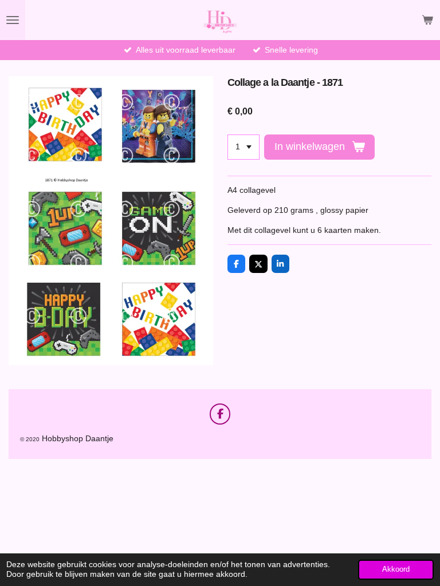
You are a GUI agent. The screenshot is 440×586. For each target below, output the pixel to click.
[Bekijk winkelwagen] (427, 20)
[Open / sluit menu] (12, 20)
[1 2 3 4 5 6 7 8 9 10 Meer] (243, 147)
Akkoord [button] (396, 569)
